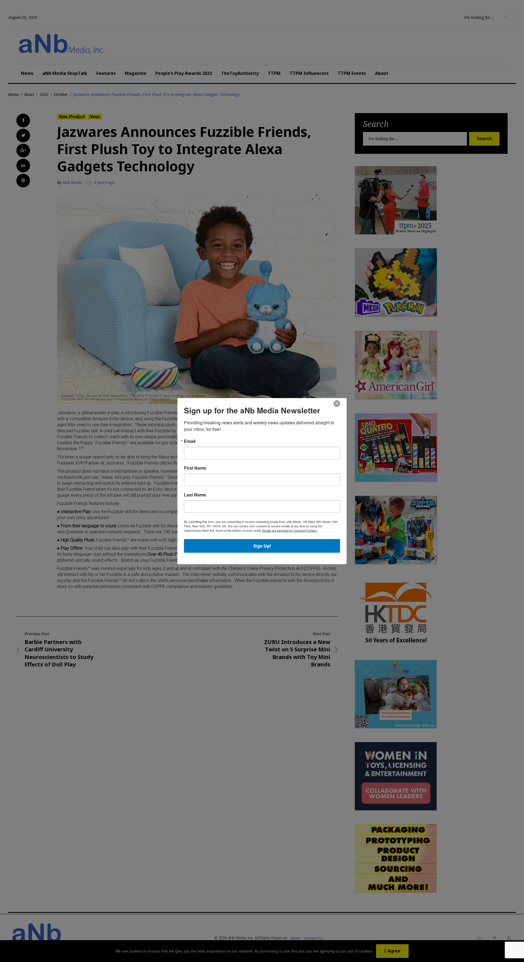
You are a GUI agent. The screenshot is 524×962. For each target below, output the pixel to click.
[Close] (337, 404)
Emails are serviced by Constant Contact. (289, 530)
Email (189, 441)
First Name (195, 468)
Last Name (195, 495)
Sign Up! (262, 546)
